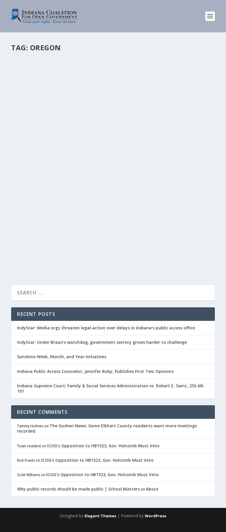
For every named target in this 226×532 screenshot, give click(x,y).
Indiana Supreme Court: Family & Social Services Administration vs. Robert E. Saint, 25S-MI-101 (111, 388)
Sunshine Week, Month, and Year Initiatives (61, 356)
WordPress (155, 515)
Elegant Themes (100, 515)
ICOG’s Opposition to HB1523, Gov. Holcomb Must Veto (103, 445)
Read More (34, 259)
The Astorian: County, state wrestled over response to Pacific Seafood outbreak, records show (106, 207)
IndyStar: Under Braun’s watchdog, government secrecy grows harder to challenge (102, 342)
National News (90, 226)
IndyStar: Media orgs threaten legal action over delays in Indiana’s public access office (106, 328)
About (152, 489)
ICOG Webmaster (36, 226)
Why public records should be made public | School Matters (78, 489)
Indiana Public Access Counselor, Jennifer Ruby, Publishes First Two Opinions (95, 371)
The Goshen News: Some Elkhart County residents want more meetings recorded (107, 428)
